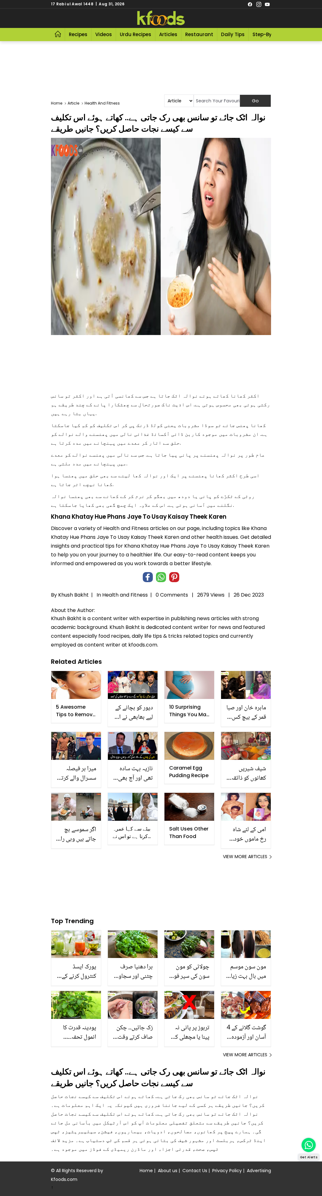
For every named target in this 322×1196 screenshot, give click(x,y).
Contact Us (194, 1170)
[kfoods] (161, 18)
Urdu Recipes (135, 34)
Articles (168, 34)
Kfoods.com (64, 1179)
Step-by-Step (269, 34)
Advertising (259, 1170)
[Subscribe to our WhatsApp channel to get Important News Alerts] (309, 1145)
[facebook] (250, 4)
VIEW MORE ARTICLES (245, 856)
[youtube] (267, 4)
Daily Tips (233, 34)
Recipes (78, 34)
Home (146, 1170)
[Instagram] (259, 4)
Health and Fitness (125, 594)
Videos (103, 34)
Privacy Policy (227, 1170)
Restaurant (199, 34)
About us (167, 1170)
